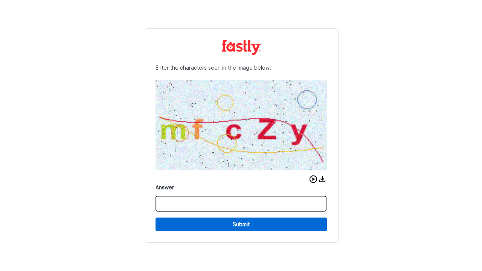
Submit (241, 224)
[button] (313, 179)
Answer (165, 187)
